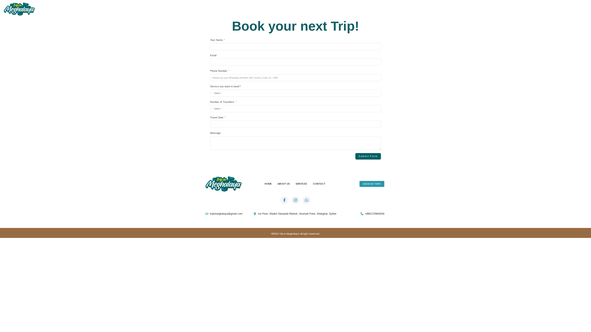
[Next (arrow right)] (585, 119)
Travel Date (216, 117)
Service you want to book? (225, 86)
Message (215, 133)
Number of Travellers (222, 102)
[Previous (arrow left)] (5, 119)
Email (213, 55)
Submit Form (368, 156)
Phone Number (218, 70)
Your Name (216, 40)
